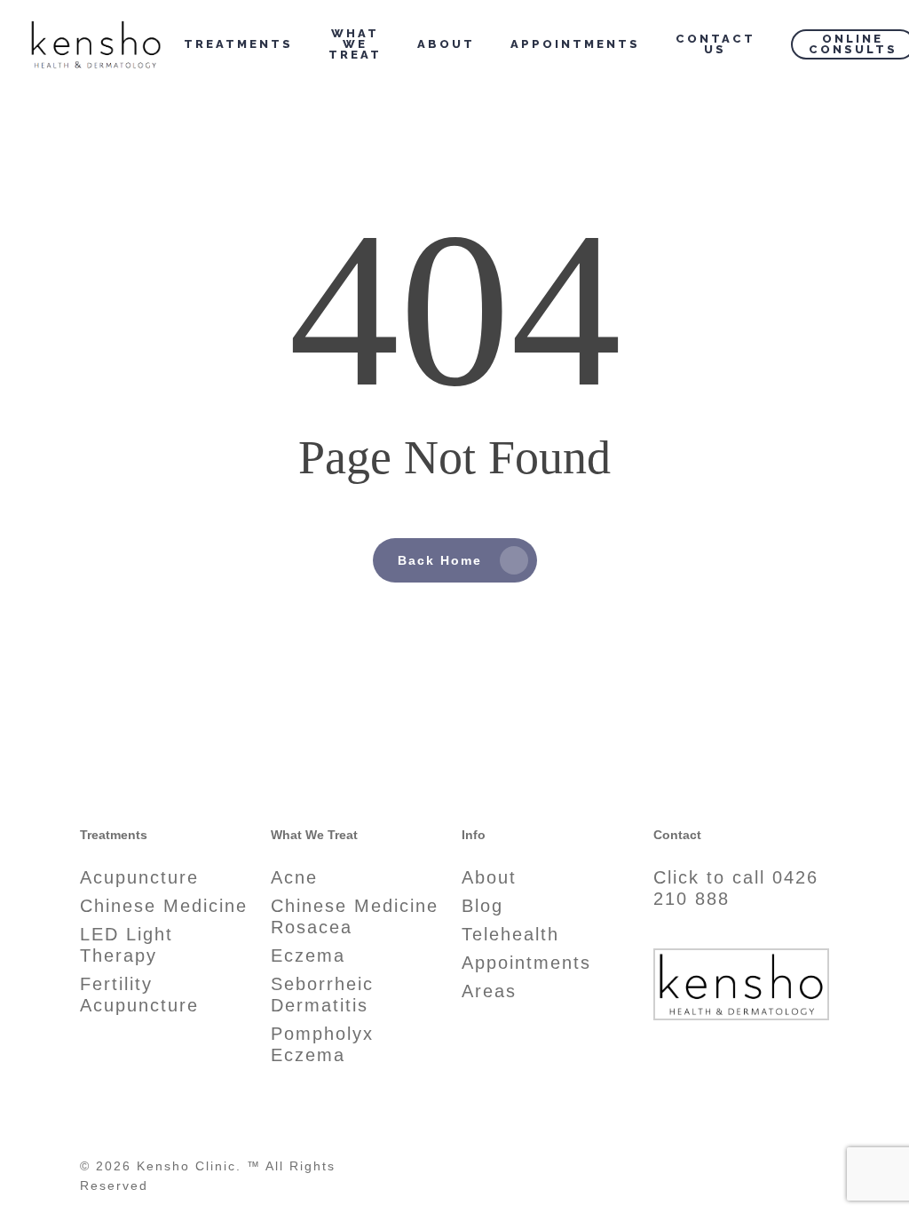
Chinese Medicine (164, 906)
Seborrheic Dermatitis (322, 994)
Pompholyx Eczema (322, 1044)
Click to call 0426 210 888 (735, 888)
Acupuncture (139, 877)
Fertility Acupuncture (139, 994)
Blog (482, 906)
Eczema (308, 955)
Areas (489, 991)
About (489, 877)
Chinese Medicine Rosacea (355, 916)
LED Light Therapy (126, 944)
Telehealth (510, 934)
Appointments (526, 962)
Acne (294, 877)
